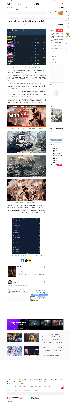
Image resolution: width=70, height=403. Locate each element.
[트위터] (13, 383)
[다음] (19, 379)
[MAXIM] (51, 379)
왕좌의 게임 (67, 15)
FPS (21, 270)
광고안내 (16, 386)
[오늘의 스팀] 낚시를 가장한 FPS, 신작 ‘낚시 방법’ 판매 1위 (57, 49)
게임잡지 (50, 106)
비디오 (23, 268)
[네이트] (25, 379)
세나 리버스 (67, 18)
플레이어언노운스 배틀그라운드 (60, 153)
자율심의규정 (36, 386)
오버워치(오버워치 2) (58, 155)
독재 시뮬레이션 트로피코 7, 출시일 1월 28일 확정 (51, 355)
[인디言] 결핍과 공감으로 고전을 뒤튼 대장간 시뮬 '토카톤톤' (52, 350)
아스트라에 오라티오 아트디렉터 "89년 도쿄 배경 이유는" (57, 37)
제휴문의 (12, 386)
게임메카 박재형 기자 (10, 24)
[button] (47, 294)
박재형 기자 (15, 282)
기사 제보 (41, 281)
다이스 (22, 271)
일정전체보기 (56, 139)
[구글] (14, 379)
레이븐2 (67, 20)
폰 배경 (67, 28)
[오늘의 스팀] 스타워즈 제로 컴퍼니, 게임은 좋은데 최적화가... (20, 289)
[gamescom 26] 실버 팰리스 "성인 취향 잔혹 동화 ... (46, 327)
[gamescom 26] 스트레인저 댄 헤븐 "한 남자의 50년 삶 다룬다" (52, 347)
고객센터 (40, 386)
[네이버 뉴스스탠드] (23, 383)
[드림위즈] (61, 379)
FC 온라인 (56, 148)
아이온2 (56, 160)
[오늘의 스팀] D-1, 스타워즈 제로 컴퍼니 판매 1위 (17, 291)
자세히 (41, 275)
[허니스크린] (25, 381)
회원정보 (44, 386)
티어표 (67, 25)
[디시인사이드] (46, 381)
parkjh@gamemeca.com (12, 286)
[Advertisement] (26, 12)
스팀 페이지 (42, 266)
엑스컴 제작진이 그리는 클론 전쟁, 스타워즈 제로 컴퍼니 (57, 62)
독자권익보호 (31, 386)
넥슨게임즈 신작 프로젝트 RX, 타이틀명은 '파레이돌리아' (57, 40)
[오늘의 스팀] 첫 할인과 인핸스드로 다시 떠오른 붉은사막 (19, 292)
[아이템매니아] (14, 381)
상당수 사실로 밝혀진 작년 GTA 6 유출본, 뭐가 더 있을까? (52, 336)
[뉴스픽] (30, 381)
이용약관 (20, 386)
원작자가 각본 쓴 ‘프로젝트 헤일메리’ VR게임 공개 (51, 339)
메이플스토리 (57, 151)
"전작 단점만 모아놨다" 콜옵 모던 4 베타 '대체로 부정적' (57, 34)
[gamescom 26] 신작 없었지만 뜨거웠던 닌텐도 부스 (52, 342)
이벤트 (50, 84)
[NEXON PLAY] (35, 379)
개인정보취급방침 (25, 386)
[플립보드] (35, 381)
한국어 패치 (67, 27)
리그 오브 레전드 (57, 146)
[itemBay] (46, 379)
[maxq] (56, 379)
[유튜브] (9, 383)
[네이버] (9, 379)
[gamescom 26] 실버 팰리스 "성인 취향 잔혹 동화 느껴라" (52, 344)
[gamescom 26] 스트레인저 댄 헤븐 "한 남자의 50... (57, 327)
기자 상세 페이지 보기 (39, 290)
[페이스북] (17, 383)
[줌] (30, 379)
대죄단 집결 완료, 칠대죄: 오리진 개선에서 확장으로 (57, 59)
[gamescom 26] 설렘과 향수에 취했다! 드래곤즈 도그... (34, 327)
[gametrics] (9, 381)
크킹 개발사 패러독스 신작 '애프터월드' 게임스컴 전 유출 (57, 52)
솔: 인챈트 (67, 13)
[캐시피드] (40, 381)
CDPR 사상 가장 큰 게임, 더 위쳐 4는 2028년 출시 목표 (56, 55)
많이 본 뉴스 (53, 30)
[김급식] (19, 381)
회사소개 (8, 386)
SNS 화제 (60, 30)
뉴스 (7, 17)
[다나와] (40, 379)
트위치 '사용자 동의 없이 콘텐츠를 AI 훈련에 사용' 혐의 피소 (57, 43)
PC (10, 17)
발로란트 (56, 150)
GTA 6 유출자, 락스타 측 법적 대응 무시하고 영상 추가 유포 (57, 46)
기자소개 (48, 386)
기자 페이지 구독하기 (40, 292)
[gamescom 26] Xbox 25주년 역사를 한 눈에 (50, 334)
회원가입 (59, 0)
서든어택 (56, 158)
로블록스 (56, 162)
